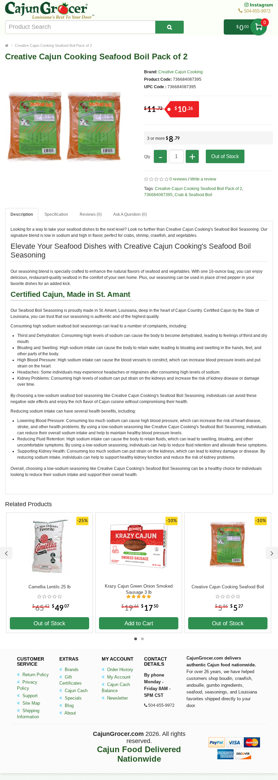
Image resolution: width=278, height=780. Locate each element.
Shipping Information (28, 713)
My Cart (258, 27)
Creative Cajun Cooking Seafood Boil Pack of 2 (53, 45)
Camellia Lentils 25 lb (49, 586)
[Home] (6, 45)
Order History (119, 669)
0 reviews (178, 179)
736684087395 (158, 194)
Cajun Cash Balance (116, 687)
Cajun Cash (75, 690)
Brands (71, 669)
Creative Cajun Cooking (180, 72)
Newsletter (117, 698)
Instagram (261, 4)
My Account (118, 677)
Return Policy (35, 674)
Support (29, 695)
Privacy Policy (27, 685)
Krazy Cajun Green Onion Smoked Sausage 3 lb (139, 589)
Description (22, 214)
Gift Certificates (70, 680)
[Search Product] (169, 27)
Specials (72, 698)
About (69, 713)
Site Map (30, 703)
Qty (147, 156)
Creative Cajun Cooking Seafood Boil (228, 586)
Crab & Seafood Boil (193, 194)
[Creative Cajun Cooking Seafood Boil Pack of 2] (64, 184)
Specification (56, 214)
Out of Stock (225, 156)
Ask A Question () (130, 214)
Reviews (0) (91, 214)
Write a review (203, 179)
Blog (68, 705)
